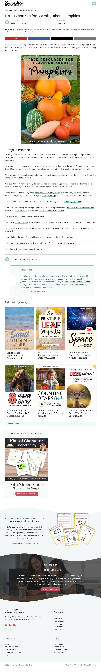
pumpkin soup (21, 210)
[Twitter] (14, 625)
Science (35, 259)
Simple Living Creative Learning (77, 282)
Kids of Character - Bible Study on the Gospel (26, 486)
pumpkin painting (55, 228)
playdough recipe (49, 195)
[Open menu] (94, 3)
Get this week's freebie (26, 494)
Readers (21, 166)
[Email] (85, 38)
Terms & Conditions (81, 665)
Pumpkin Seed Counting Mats (47, 192)
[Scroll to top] (94, 666)
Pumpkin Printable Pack (22, 184)
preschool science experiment (64, 237)
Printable (27, 259)
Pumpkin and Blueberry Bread (51, 210)
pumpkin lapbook (20, 175)
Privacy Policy (69, 665)
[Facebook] (39, 38)
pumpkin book (21, 222)
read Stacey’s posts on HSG (32, 291)
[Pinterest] (16, 38)
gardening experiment (73, 201)
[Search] (93, 424)
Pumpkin (14, 166)
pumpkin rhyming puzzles (65, 243)
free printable (16, 259)
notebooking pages (71, 157)
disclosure (28, 32)
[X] (62, 38)
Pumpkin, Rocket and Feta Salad (80, 207)
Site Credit (29, 665)
